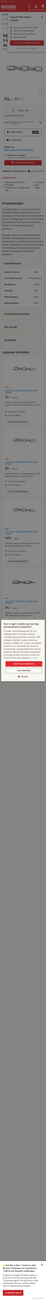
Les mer (34, 658)
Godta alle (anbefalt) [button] (23, 664)
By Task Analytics (38, 1298)
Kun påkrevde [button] (24, 670)
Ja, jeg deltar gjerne (13, 1293)
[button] (23, 676)
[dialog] (23, 650)
